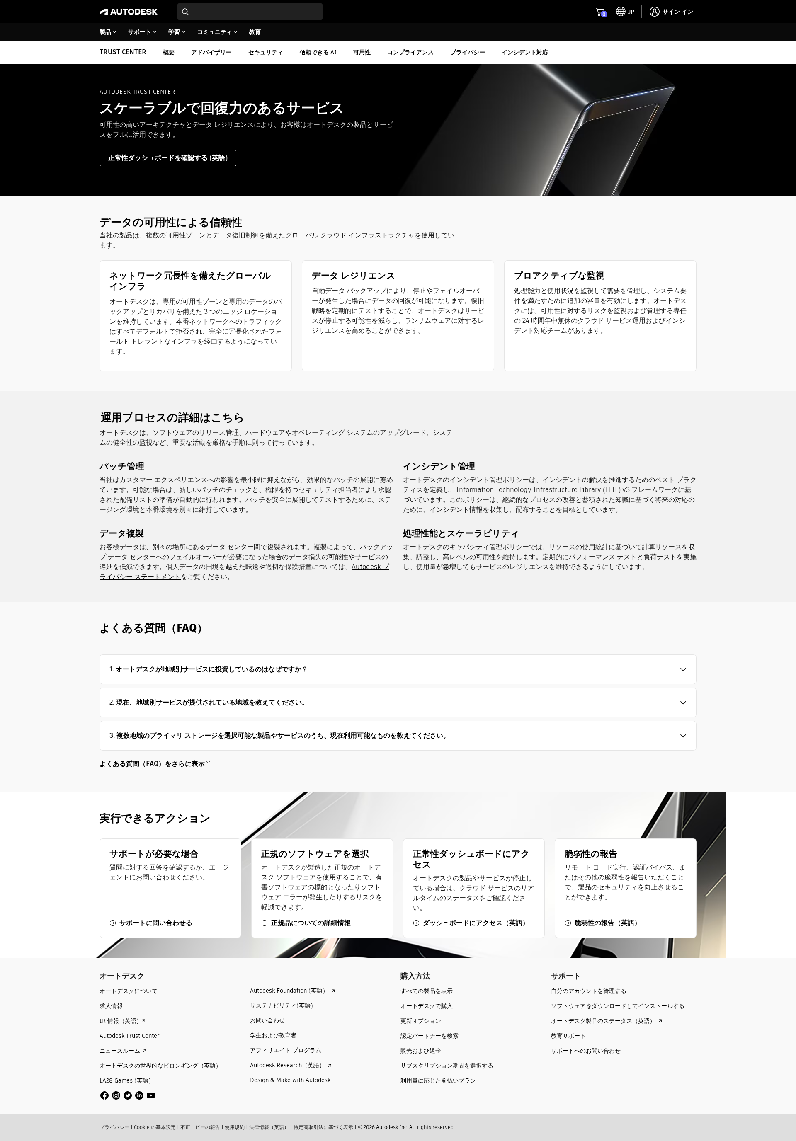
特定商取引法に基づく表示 (323, 1127)
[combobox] (250, 11)
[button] (398, 669)
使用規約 (235, 1127)
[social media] (128, 1095)
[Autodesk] (129, 11)
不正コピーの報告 (200, 1127)
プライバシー (114, 1127)
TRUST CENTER (123, 52)
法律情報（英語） (269, 1127)
